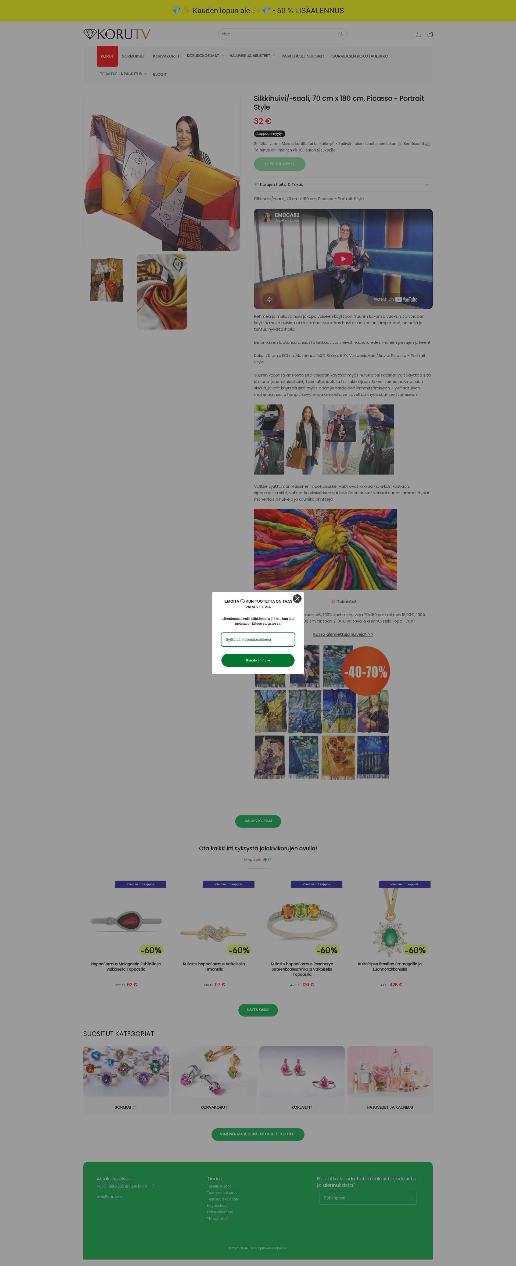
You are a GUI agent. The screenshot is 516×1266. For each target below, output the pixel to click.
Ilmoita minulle (258, 660)
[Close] (297, 598)
